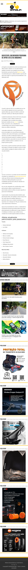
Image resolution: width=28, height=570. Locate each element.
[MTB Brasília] (14, 6)
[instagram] (16, 565)
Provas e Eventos (10, 61)
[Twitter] (13, 565)
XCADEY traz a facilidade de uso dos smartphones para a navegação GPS (11, 335)
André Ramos (20, 562)
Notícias (7, 21)
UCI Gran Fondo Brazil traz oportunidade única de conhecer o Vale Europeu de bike (13, 316)
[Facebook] (11, 565)
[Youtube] (14, 565)
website (16, 122)
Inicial (2, 21)
